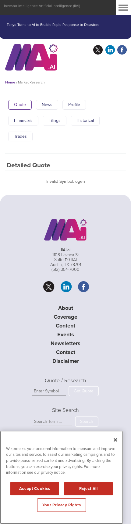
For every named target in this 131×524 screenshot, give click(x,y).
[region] (61, 477)
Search (86, 421)
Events (65, 334)
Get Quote (84, 391)
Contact (65, 352)
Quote (20, 104)
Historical (85, 120)
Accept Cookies (34, 488)
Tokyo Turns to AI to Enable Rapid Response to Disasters (53, 25)
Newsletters (65, 343)
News (47, 104)
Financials (23, 120)
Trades (20, 136)
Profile (74, 104)
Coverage (65, 316)
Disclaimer (65, 361)
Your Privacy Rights (61, 505)
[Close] (115, 440)
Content (65, 325)
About (65, 308)
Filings (54, 120)
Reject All (88, 488)
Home (10, 82)
